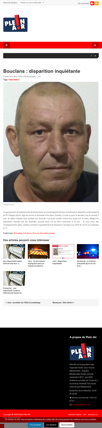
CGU (84, 415)
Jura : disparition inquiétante (59, 262)
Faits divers (14, 80)
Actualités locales (47, 233)
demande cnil (93, 415)
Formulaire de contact (81, 405)
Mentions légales (75, 415)
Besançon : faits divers (63, 303)
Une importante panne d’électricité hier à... (12, 262)
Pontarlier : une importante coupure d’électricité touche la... (13, 290)
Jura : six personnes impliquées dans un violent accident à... (36, 263)
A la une (36, 233)
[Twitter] (95, 55)
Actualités (18, 233)
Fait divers (27, 233)
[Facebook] (91, 55)
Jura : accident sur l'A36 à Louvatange (23, 303)
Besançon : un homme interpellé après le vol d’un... (86, 263)
